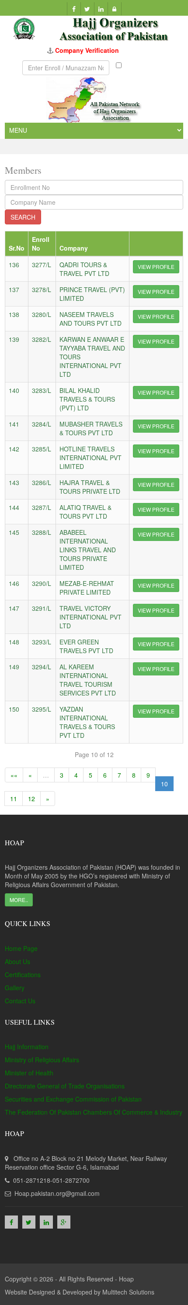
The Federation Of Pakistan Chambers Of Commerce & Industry (93, 1112)
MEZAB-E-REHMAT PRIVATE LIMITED (86, 587)
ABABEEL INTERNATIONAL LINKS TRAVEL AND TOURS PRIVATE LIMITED (87, 550)
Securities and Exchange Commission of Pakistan (73, 1099)
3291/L (41, 608)
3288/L (41, 532)
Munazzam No (138, 68)
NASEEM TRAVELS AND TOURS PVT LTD (90, 318)
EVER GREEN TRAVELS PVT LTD (86, 646)
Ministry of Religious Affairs (42, 1059)
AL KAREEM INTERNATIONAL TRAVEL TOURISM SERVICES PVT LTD (87, 679)
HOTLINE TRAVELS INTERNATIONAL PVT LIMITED (90, 457)
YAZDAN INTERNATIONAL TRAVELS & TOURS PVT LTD (87, 722)
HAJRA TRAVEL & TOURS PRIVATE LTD (89, 487)
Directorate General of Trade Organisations (65, 1085)
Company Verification (87, 50)
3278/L (41, 289)
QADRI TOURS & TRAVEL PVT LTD (84, 269)
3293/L (41, 641)
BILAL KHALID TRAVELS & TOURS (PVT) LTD (87, 399)
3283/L (41, 390)
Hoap (126, 1278)
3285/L (41, 448)
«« (13, 775)
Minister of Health (29, 1072)
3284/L (41, 424)
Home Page (21, 948)
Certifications (23, 974)
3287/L (41, 507)
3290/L (41, 583)
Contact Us (20, 1000)
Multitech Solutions (128, 1292)
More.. (19, 899)
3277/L (41, 264)
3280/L (41, 314)
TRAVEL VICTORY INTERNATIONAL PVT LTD (90, 617)
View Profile (156, 266)
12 (31, 798)
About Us (17, 961)
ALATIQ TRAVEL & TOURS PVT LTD (85, 511)
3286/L (41, 482)
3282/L (41, 339)
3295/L (41, 709)
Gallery (14, 987)
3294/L (41, 666)
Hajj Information (27, 1046)
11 (13, 798)
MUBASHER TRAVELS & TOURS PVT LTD (90, 428)
